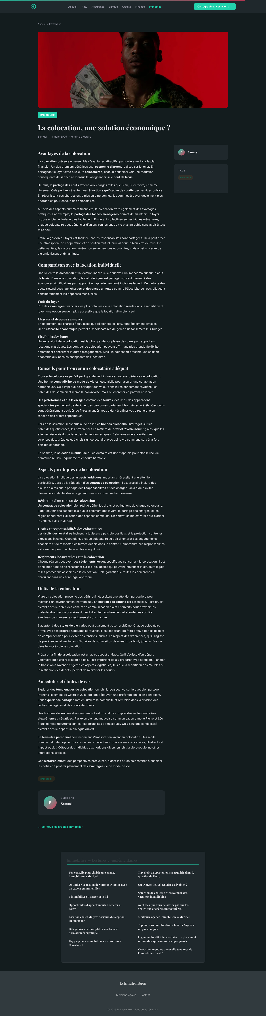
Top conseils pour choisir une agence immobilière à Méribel (92, 874)
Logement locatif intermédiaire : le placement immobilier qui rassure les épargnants (167, 939)
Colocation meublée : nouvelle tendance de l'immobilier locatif (165, 951)
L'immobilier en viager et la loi (88, 896)
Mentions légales (126, 994)
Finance (140, 6)
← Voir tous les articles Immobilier (60, 826)
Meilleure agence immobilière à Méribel (164, 917)
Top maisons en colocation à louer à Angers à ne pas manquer (166, 927)
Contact (145, 994)
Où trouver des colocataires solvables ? (162, 884)
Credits (126, 6)
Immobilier (155, 6)
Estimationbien (133, 983)
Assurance (98, 6)
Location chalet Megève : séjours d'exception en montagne (96, 918)
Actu (84, 6)
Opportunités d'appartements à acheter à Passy (95, 907)
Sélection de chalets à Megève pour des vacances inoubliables (162, 894)
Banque (113, 6)
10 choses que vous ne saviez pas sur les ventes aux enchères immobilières (163, 907)
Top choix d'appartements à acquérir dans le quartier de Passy (166, 874)
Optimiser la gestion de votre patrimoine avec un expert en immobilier (98, 886)
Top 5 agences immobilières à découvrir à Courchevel (95, 943)
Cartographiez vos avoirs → (214, 6)
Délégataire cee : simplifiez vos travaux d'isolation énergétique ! (94, 931)
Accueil (72, 6)
